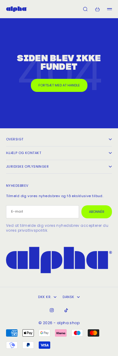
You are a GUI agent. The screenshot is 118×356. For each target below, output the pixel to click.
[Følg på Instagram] (51, 310)
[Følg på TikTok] (66, 310)
